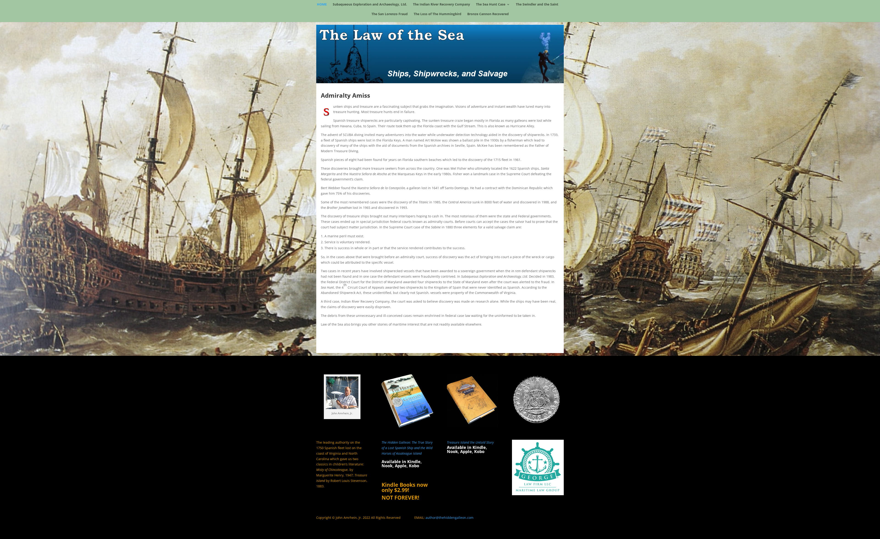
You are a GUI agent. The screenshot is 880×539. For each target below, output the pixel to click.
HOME (322, 4)
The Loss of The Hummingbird (437, 14)
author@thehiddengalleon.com (449, 517)
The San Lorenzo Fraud (389, 14)
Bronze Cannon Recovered (488, 14)
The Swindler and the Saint (537, 4)
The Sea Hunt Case (490, 4)
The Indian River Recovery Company (441, 4)
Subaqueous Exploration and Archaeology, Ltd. (370, 4)
